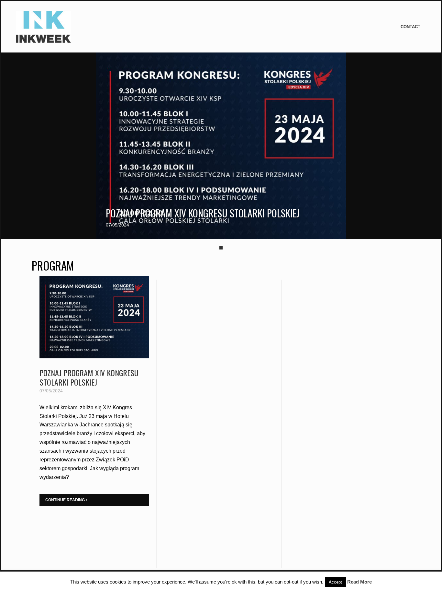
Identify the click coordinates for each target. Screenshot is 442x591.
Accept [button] (335, 582)
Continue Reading (65, 500)
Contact (410, 26)
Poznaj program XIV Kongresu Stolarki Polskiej (202, 213)
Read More (359, 582)
